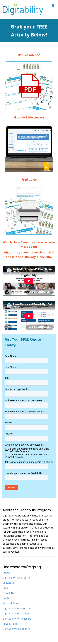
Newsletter (9, 593)
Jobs (5, 587)
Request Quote (11, 603)
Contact (7, 598)
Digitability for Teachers (17, 618)
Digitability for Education (17, 608)
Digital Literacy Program (17, 577)
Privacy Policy (10, 623)
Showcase (8, 582)
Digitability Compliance (16, 628)
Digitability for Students (17, 613)
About (6, 572)
